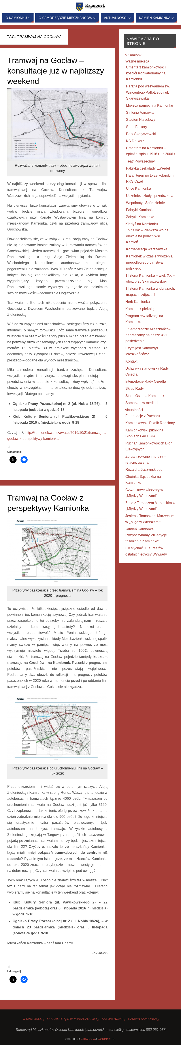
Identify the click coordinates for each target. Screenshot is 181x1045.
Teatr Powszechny (140, 161)
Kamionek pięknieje (140, 309)
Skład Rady (134, 388)
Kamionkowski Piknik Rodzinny (150, 423)
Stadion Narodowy (140, 119)
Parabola (88, 1039)
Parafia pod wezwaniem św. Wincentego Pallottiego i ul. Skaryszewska (148, 92)
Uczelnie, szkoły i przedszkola (149, 196)
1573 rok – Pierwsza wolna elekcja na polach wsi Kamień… (147, 236)
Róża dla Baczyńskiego (143, 469)
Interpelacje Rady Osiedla (145, 381)
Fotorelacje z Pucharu (142, 416)
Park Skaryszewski (141, 134)
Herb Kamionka (137, 302)
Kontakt (131, 361)
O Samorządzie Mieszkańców (148, 329)
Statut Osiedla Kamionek (144, 396)
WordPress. (107, 1039)
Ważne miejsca (137, 61)
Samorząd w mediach (142, 403)
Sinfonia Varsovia (140, 112)
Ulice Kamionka (138, 188)
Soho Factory (136, 127)
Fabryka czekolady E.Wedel (148, 168)
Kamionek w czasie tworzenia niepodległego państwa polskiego (149, 262)
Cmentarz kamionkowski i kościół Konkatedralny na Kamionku (146, 73)
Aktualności (134, 410)
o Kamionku (134, 55)
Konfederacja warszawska (146, 249)
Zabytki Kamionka (140, 217)
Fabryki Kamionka (140, 210)
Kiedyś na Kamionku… (143, 224)
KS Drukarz (135, 141)
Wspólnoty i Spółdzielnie (145, 203)
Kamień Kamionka (139, 529)
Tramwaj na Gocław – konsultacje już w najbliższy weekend (55, 71)
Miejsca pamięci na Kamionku (149, 105)
